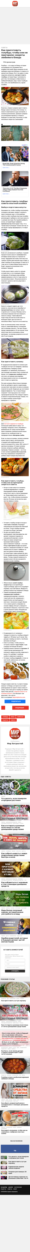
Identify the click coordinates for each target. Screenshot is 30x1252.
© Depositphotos (5, 106)
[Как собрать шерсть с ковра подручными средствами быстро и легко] (15, 842)
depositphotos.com (19, 697)
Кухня (12, 716)
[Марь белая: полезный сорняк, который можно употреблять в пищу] (15, 898)
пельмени (4, 1128)
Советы (4, 47)
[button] (2, 3)
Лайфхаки (20, 716)
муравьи (20, 879)
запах (10, 1099)
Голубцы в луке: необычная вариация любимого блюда (15, 1078)
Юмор (15, 1189)
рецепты (5, 720)
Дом (7, 1099)
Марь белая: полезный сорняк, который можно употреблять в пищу (12, 912)
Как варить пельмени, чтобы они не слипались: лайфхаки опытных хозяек (14, 1131)
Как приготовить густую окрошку (13, 1001)
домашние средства (11, 822)
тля (25, 880)
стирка (21, 823)
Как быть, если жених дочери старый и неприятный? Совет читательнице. (12, 1052)
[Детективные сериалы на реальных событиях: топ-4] (4, 1177)
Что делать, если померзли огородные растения (13, 799)
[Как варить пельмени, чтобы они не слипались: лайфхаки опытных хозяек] (15, 1118)
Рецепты (3, 998)
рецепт (22, 998)
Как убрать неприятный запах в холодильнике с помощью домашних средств (14, 1104)
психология (13, 935)
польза (12, 908)
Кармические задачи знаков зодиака (16, 1167)
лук (20, 1075)
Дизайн (10, 1187)
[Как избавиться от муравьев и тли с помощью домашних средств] (15, 869)
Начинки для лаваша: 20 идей (17, 1172)
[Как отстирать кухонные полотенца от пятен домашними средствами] (15, 813)
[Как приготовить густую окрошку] (15, 989)
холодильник (8, 1101)
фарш (23, 1075)
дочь (18, 1047)
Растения (23, 908)
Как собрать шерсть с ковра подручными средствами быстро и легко (14, 855)
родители (19, 935)
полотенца (16, 823)
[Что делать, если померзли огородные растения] (15, 787)
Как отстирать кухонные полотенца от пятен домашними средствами (12, 827)
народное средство (6, 823)
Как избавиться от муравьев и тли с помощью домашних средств (14, 884)
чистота (18, 851)
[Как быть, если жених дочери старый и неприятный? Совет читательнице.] (15, 1038)
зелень (8, 908)
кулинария (13, 998)
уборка (13, 851)
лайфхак (8, 851)
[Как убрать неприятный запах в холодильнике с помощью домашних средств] (15, 1091)
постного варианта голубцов (13, 424)
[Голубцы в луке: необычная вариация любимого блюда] (15, 1066)
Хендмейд (4, 1187)
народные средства (18, 880)
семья (9, 1048)
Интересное (4, 1047)
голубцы (5, 716)
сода (18, 1099)
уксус (2, 1101)
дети (7, 935)
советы (13, 720)
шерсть (24, 851)
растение (17, 908)
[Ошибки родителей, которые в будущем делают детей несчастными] (15, 926)
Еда (8, 998)
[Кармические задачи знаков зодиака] (4, 1167)
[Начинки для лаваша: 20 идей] (4, 1172)
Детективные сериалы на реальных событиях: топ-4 (18, 1177)
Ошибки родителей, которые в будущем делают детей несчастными (14, 940)
